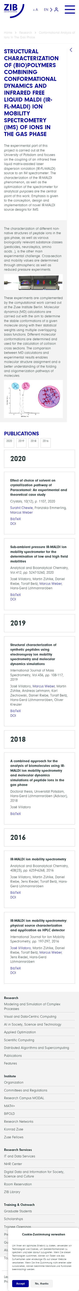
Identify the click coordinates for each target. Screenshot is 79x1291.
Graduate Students (18, 1211)
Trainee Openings (17, 1227)
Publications (13, 1056)
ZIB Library (12, 1192)
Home (8, 32)
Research (25, 32)
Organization (13, 1082)
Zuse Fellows (13, 1137)
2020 (9, 441)
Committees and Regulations (25, 1090)
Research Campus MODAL (24, 1098)
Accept (20, 1283)
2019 (21, 441)
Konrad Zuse (13, 1129)
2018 (33, 441)
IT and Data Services (19, 1156)
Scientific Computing (19, 1040)
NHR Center (13, 1164)
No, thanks (41, 1283)
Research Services (18, 1150)
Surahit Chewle (21, 508)
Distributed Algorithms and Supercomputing (36, 1048)
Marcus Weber (21, 512)
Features (10, 1063)
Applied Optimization (20, 1032)
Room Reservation (18, 1184)
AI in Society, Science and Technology (32, 1024)
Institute (10, 1076)
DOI (13, 524)
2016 (45, 441)
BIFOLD (9, 1114)
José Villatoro (20, 948)
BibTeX (15, 519)
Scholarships (13, 1219)
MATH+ (9, 1106)
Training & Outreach (19, 1205)
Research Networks (18, 1122)
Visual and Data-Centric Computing (30, 1016)
